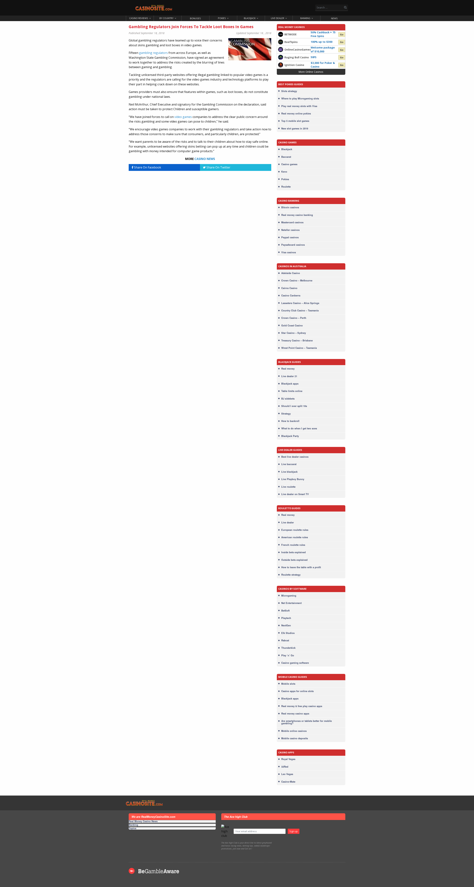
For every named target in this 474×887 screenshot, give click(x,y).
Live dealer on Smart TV (295, 494)
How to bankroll (290, 421)
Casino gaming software (295, 662)
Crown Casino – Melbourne (296, 280)
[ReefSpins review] (280, 42)
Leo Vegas (287, 774)
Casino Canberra (290, 295)
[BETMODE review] (280, 34)
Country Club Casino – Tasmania (300, 310)
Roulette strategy (291, 574)
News (334, 18)
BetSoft (285, 610)
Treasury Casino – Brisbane (297, 340)
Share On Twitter (218, 167)
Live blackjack (289, 471)
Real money (288, 368)
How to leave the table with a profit (301, 567)
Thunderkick (288, 647)
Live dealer (287, 522)
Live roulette (288, 486)
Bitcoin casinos (290, 207)
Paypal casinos (290, 237)
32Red (284, 766)
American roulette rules (294, 537)
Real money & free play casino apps (301, 706)
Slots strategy (289, 91)
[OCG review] (280, 49)
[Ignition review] (280, 65)
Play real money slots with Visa (299, 106)
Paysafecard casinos (293, 244)
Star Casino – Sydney (293, 333)
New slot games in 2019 (294, 128)
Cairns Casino (289, 288)
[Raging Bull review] (280, 57)
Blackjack (250, 18)
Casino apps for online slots (297, 691)
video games (183, 117)
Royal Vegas (288, 759)
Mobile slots (288, 683)
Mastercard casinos (292, 222)
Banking (305, 18)
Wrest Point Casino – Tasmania (299, 348)
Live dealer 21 (289, 376)
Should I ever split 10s (294, 406)
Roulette (286, 186)
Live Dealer (277, 18)
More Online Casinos (311, 72)
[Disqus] (200, 220)
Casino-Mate (288, 781)
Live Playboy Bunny (292, 479)
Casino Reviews (138, 18)
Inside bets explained (293, 552)
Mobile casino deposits (294, 738)
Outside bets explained (294, 560)
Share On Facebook (147, 167)
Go (341, 34)
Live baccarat (288, 464)
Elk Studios (288, 633)
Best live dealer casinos (294, 456)
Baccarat (286, 156)
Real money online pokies (296, 113)
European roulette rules (294, 530)
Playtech (286, 618)
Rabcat (285, 640)
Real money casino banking (297, 215)
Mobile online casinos (294, 731)
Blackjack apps (289, 383)
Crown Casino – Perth (293, 318)
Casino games (289, 164)
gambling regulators (153, 53)
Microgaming (288, 595)
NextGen (286, 625)
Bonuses (195, 18)
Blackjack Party (290, 436)
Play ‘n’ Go (287, 655)
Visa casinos (288, 252)
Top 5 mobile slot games (295, 121)
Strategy (286, 413)
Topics (132, 828)
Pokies (222, 18)
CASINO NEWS (204, 159)
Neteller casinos (290, 230)
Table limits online (291, 391)
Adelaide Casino (290, 273)
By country (166, 18)
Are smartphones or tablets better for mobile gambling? (306, 722)
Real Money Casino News (143, 821)
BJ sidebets (288, 398)
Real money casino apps (295, 713)
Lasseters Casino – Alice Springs (300, 303)
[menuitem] (140, 18)
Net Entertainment (291, 603)
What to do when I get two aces (299, 428)
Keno (284, 171)
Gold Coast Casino (292, 325)
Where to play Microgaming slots (300, 98)
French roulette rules (293, 545)
